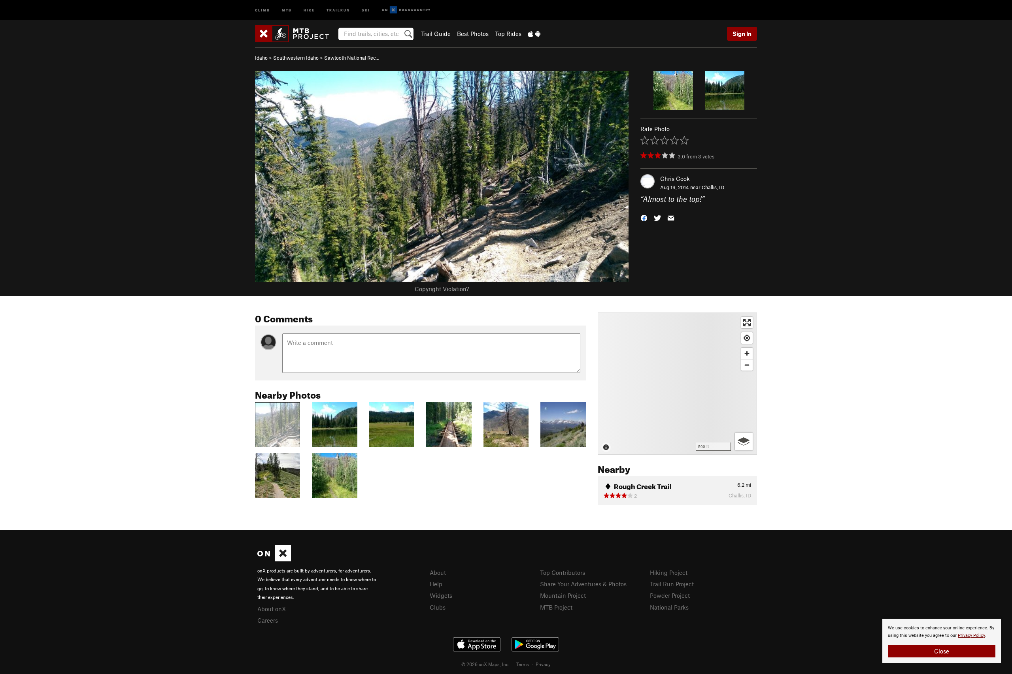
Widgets (441, 595)
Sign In (742, 33)
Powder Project (670, 595)
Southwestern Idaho (296, 58)
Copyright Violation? (442, 288)
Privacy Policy (971, 635)
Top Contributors (562, 572)
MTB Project (556, 607)
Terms (522, 664)
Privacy (543, 664)
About (438, 572)
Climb (262, 9)
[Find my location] (747, 338)
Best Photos (473, 33)
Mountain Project (563, 595)
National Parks (669, 607)
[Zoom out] (747, 365)
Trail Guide (436, 33)
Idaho (261, 58)
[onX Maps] (274, 559)
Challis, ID (713, 187)
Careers (267, 620)
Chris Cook (675, 178)
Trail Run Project (672, 583)
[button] (644, 217)
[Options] (744, 441)
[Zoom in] (747, 353)
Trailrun (338, 9)
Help (436, 583)
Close (941, 651)
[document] (941, 640)
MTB (287, 9)
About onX (271, 608)
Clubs (438, 607)
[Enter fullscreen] (747, 322)
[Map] (677, 383)
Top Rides (508, 33)
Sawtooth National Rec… (352, 58)
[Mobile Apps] (534, 33)
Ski (366, 9)
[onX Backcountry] (406, 10)
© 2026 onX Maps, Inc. (485, 664)
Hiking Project (668, 572)
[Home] (296, 33)
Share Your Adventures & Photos (583, 583)
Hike (309, 9)
